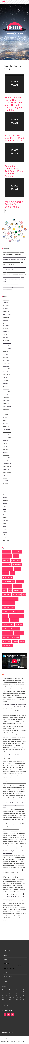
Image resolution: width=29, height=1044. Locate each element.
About (6, 959)
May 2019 (5, 483)
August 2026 (6, 300)
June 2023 (5, 354)
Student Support (6, 637)
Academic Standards (7, 551)
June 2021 (5, 414)
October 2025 (6, 311)
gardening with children (18, 590)
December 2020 (7, 429)
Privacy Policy (8, 976)
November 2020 (7, 432)
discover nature (6, 573)
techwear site (15, 641)
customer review (17, 568)
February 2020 (6, 457)
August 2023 (6, 351)
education (8, 577)
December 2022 (7, 368)
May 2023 (5, 357)
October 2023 (6, 345)
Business (5, 497)
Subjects (6, 963)
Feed (4, 674)
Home (4, 509)
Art (3, 494)
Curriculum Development (7, 568)
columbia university (6, 564)
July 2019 (5, 478)
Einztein (12, 1032)
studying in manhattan (15, 637)
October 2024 (6, 331)
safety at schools (19, 624)
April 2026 (5, 302)
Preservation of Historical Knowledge (16, 615)
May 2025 (5, 320)
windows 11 (22, 641)
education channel (19, 581)
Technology (5, 534)
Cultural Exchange (16, 564)
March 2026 (6, 305)
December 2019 (7, 463)
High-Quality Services (17, 594)
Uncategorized (6, 537)
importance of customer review (8, 603)
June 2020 (5, 446)
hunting (16, 598)
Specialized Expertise (15, 628)
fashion (4, 590)
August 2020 (6, 440)
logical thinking (20, 611)
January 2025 (6, 328)
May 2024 (5, 337)
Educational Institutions (8, 581)
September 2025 (7, 314)
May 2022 (5, 383)
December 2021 (7, 397)
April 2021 (5, 420)
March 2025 (6, 325)
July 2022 (5, 377)
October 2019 (6, 469)
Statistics (5, 532)
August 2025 (6, 317)
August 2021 (6, 409)
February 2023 (6, 363)
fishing (10, 590)
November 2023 (7, 343)
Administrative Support (17, 551)
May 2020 (5, 449)
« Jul (3, 1005)
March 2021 (6, 423)
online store (5, 615)
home (24, 594)
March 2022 (6, 389)
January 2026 (6, 308)
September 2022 (7, 374)
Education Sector (7, 586)
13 (17, 995)
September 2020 (7, 437)
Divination (13, 573)
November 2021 (7, 400)
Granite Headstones (6, 594)
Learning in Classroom (9, 611)
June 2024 (5, 334)
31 (6, 1002)
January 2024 (6, 340)
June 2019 (5, 480)
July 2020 (5, 443)
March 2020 (6, 455)
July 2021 (5, 412)
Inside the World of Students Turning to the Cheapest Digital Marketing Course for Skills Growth (13, 279)
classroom (6, 560)
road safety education (8, 624)
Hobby (4, 506)
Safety (4, 526)
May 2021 (5, 417)
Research (5, 523)
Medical (4, 517)
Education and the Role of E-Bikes (11, 284)
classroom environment (15, 560)
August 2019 (6, 475)
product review (5, 620)
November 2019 (7, 466)
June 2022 (5, 380)
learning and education (8, 607)
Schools (5, 529)
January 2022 (6, 394)
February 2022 (6, 391)
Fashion (5, 503)
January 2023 (6, 366)
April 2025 (5, 323)
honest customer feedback (8, 598)
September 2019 (7, 472)
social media (6, 628)
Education (5, 500)
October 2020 (6, 434)
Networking (5, 520)
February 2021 (6, 426)
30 (3, 1002)
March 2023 (6, 360)
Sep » (7, 1005)
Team (5, 972)
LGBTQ (4, 511)
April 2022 (5, 386)
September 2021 (7, 406)
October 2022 (6, 371)
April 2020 (5, 452)
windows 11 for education (7, 645)
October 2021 (6, 403)
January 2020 (6, 460)
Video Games (6, 540)
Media (4, 514)
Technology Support (6, 641)
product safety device (15, 620)
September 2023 (7, 348)
